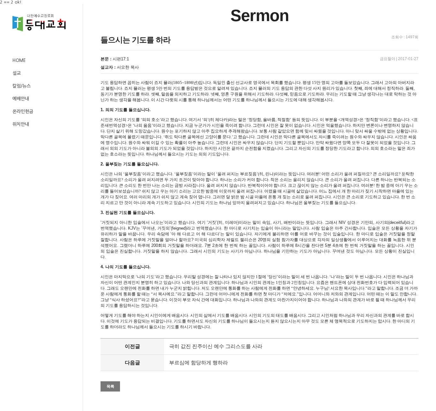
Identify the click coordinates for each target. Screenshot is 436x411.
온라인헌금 (22, 111)
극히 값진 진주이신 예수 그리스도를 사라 (215, 346)
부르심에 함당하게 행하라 (198, 362)
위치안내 (20, 124)
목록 (110, 386)
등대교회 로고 (41, 22)
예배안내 (20, 98)
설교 (16, 73)
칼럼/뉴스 (21, 86)
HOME (19, 60)
